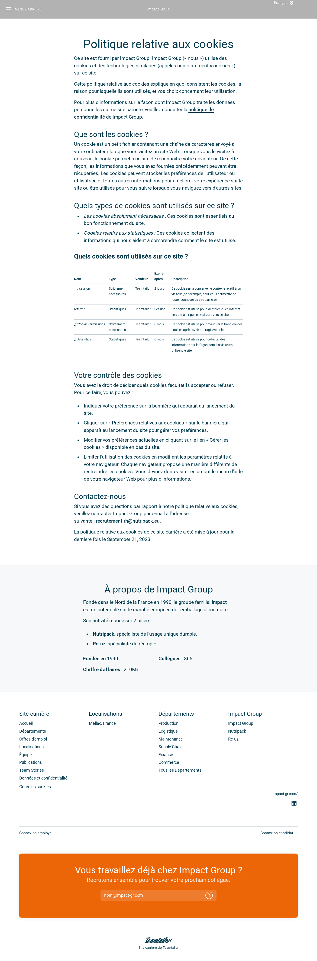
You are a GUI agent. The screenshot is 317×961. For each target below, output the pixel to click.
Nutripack (237, 731)
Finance (165, 754)
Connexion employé (35, 833)
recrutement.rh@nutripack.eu (128, 521)
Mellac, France (102, 723)
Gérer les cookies (35, 786)
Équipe (25, 754)
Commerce (168, 762)
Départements (32, 731)
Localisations (31, 746)
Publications (30, 762)
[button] (128, 895)
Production (168, 723)
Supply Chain (170, 746)
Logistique (168, 731)
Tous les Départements (179, 770)
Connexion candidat (276, 833)
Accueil (26, 723)
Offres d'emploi (33, 739)
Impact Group (158, 9)
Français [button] (284, 3)
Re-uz (233, 739)
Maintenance (170, 739)
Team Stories (31, 770)
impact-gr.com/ (285, 794)
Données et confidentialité (43, 778)
